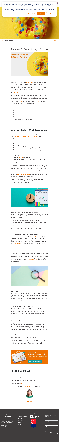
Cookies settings (31, 13)
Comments (29, 401)
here (22, 383)
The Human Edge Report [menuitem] (22, 416)
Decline (50, 13)
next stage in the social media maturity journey (26, 136)
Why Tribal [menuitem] (20, 424)
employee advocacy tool (23, 174)
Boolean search (33, 259)
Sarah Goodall (22, 47)
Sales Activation (13, 45)
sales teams (21, 133)
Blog (2, 40)
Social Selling (37, 101)
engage (21, 157)
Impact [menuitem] (19, 422)
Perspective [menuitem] (20, 418)
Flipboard (41, 258)
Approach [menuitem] (20, 420)
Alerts (32, 258)
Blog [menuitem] (19, 426)
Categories (55, 40)
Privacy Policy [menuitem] (56, 439)
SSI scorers (18, 243)
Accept (41, 13)
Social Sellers (29, 82)
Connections (14, 314)
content (25, 148)
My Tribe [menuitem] (19, 431)
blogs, (21, 101)
